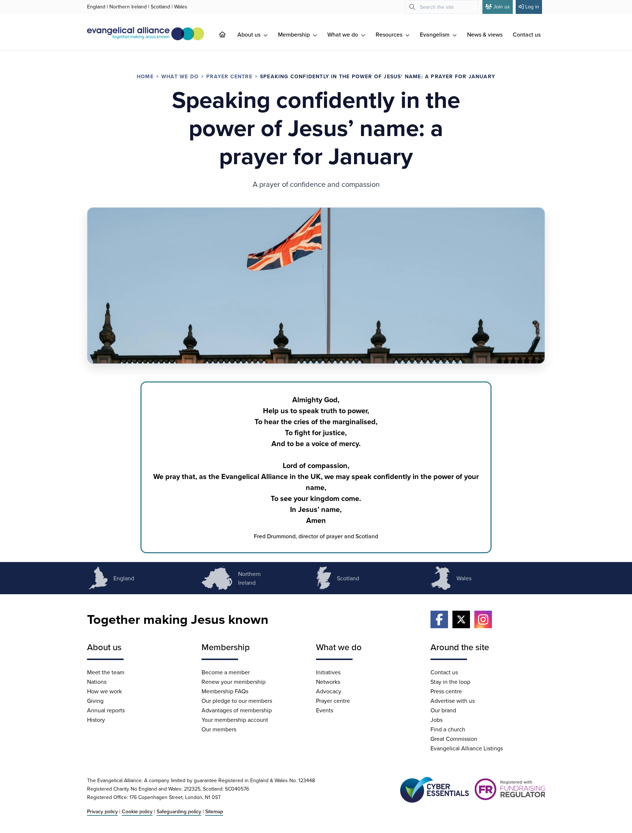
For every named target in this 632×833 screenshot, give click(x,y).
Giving (95, 701)
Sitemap (214, 811)
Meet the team (105, 672)
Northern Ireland (128, 6)
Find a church (447, 729)
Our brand (443, 710)
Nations (96, 682)
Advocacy (328, 691)
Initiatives (328, 672)
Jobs (436, 720)
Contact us (527, 34)
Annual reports (106, 710)
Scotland (160, 6)
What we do (343, 34)
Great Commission (453, 739)
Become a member (226, 672)
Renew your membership (234, 682)
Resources (390, 34)
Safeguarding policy (179, 811)
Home (145, 76)
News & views (485, 34)
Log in (532, 6)
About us (249, 34)
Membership (294, 34)
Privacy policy (102, 811)
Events (324, 710)
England (96, 6)
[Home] (228, 34)
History (96, 720)
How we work (104, 691)
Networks (328, 682)
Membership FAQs (225, 691)
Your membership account (235, 720)
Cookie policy (137, 811)
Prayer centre (229, 76)
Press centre (446, 691)
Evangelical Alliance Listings (466, 748)
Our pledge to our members (237, 701)
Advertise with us (452, 701)
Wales (180, 6)
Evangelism (435, 34)
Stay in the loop (450, 682)
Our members (219, 729)
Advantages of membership (237, 710)
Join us (501, 6)
